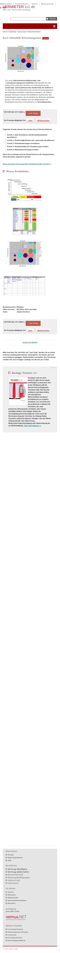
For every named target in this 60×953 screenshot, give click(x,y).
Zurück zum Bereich (30, 342)
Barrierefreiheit (15, 875)
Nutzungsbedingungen (19, 877)
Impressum (13, 883)
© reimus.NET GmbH (10, 949)
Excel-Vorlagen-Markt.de (16, 940)
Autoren (35, 4)
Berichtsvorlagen (34, 31)
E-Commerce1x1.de (15, 938)
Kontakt (11, 855)
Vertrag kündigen (17, 869)
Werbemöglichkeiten (15, 857)
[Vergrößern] (30, 59)
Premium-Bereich (21, 4)
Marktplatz (12, 31)
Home (5, 31)
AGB (9, 860)
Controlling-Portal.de (15, 929)
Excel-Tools (22, 31)
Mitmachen (12, 895)
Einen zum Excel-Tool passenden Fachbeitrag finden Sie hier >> (27, 164)
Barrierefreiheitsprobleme (17, 900)
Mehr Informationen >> (32, 426)
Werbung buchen (47, 4)
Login (30, 120)
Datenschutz (14, 880)
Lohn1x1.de (12, 935)
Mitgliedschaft (13, 897)
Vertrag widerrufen (18, 872)
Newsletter (11, 903)
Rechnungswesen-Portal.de (18, 932)
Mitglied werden (43, 120)
